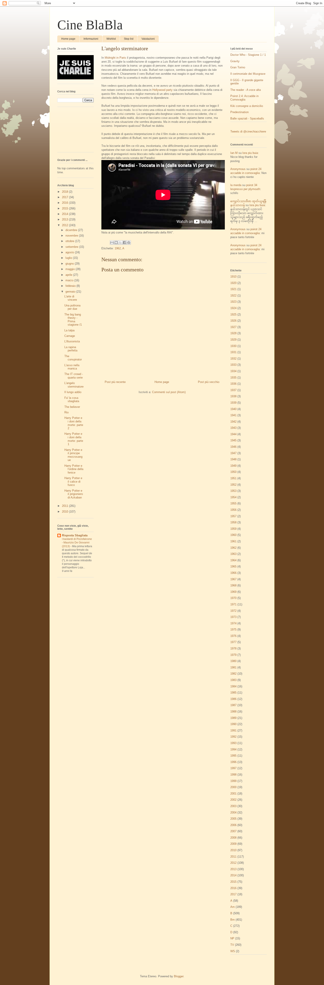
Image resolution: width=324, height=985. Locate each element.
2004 (233, 812)
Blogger (178, 976)
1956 (233, 509)
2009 (233, 843)
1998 (233, 774)
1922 (233, 295)
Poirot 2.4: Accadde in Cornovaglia (244, 97)
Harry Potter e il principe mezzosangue (73, 455)
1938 (233, 396)
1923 (233, 301)
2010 (65, 511)
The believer (72, 407)
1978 (233, 648)
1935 (233, 377)
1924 (233, 308)
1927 (233, 327)
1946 (233, 446)
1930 (233, 346)
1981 (233, 667)
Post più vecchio (208, 382)
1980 (233, 661)
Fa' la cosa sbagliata (71, 399)
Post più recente (115, 382)
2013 (65, 219)
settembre (72, 246)
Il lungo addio (72, 392)
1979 (233, 655)
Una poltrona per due (72, 307)
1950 (233, 472)
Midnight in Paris (115, 57)
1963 (233, 554)
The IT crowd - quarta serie (73, 375)
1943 (233, 427)
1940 (233, 409)
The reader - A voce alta (245, 89)
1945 (233, 440)
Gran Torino (237, 67)
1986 (233, 699)
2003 (233, 806)
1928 (233, 333)
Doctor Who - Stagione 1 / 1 (248, 54)
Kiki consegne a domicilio (246, 106)
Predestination (239, 112)
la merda (235, 185)
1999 (233, 781)
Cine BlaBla (90, 25)
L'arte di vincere (70, 298)
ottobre (70, 241)
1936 (233, 383)
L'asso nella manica (71, 367)
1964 (233, 560)
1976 (233, 636)
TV (232, 944)
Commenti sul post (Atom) (169, 392)
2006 (233, 825)
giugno (70, 263)
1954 (233, 497)
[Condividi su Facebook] (124, 242)
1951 (233, 478)
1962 (118, 248)
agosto (70, 252)
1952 (233, 484)
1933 (233, 364)
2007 (233, 831)
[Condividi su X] (120, 242)
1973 (233, 617)
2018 (65, 191)
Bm (232, 919)
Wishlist (111, 38)
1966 (233, 573)
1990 (233, 724)
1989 (233, 718)
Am (232, 907)
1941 (233, 415)
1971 (233, 604)
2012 (65, 225)
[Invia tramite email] (112, 242)
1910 (233, 276)
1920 (233, 283)
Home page (68, 38)
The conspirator (73, 357)
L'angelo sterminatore (74, 384)
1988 (233, 711)
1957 (233, 516)
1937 (233, 390)
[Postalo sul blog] (116, 242)
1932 (233, 358)
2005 (233, 818)
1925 (233, 314)
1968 (233, 585)
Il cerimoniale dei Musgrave (247, 73)
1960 (233, 535)
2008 (233, 837)
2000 (233, 787)
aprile (69, 274)
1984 (233, 686)
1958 (233, 522)
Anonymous (238, 169)
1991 (233, 730)
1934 (233, 371)
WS (232, 951)
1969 (233, 591)
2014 (65, 214)
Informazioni (91, 38)
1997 (233, 768)
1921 (233, 289)
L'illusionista (72, 341)
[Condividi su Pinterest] (129, 242)
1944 (233, 434)
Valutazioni (148, 38)
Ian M (234, 153)
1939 (233, 402)
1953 (233, 490)
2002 (233, 799)
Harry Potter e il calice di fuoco (73, 481)
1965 (233, 566)
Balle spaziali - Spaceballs (247, 118)
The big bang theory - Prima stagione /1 (73, 319)
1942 (233, 421)
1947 (233, 453)
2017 (65, 197)
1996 (233, 762)
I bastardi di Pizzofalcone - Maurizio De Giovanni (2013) (77, 542)
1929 (233, 339)
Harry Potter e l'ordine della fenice (73, 469)
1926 (233, 320)
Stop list (128, 38)
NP (232, 938)
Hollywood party (162, 89)
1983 (233, 680)
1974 (233, 623)
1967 (233, 579)
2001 (233, 793)
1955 (233, 503)
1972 (233, 610)
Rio (66, 412)
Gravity (235, 61)
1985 (233, 692)
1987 (233, 705)
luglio (69, 257)
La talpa (69, 330)
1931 (233, 352)
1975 (233, 629)
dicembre (71, 230)
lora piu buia (250, 153)
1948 (233, 459)
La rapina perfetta (70, 348)
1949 (233, 465)
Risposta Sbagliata (75, 535)
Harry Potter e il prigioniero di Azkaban (73, 494)
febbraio (70, 285)
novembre (72, 235)
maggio (70, 269)
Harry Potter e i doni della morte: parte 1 (73, 439)
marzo (69, 280)
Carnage (69, 336)
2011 (65, 505)
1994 (233, 749)
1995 (233, 755)
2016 (65, 202)
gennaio (70, 291)
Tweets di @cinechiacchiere (248, 131)
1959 (233, 528)
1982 (233, 673)
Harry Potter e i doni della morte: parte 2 (73, 423)
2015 (65, 208)
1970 (233, 598)
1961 (233, 541)
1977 (233, 642)
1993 (233, 743)
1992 (233, 736)
